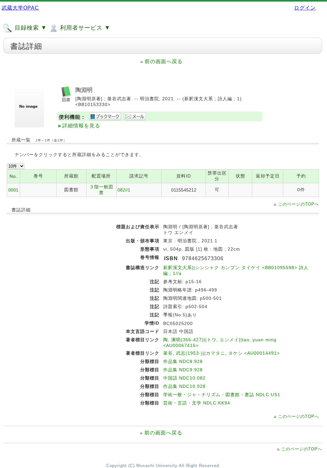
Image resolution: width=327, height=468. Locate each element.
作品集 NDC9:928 (183, 369)
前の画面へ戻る (164, 61)
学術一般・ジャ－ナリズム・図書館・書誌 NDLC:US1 (221, 394)
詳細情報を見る (81, 125)
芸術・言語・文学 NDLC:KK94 (196, 402)
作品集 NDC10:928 (184, 386)
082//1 (124, 189)
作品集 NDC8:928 (183, 361)
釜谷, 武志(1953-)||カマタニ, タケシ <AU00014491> (221, 353)
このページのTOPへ (298, 204)
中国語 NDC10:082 (184, 378)
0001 (13, 189)
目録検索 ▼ (30, 28)
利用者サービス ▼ (84, 28)
